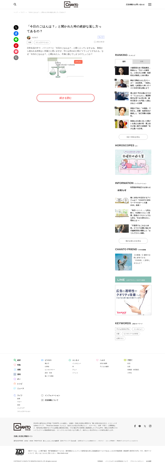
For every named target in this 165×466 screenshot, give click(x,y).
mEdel (31, 440)
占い (19, 379)
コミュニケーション (42, 42)
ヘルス (102, 360)
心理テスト (120, 338)
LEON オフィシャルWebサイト (87, 440)
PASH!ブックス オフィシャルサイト (127, 440)
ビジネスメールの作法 (131, 334)
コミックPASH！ (111, 440)
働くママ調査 (49, 376)
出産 (128, 366)
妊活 (128, 363)
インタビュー (138, 329)
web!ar (26, 440)
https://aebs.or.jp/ (62, 453)
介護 (117, 334)
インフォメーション (52, 395)
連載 (19, 370)
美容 (18, 405)
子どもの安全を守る (122, 329)
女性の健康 (103, 363)
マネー (19, 402)
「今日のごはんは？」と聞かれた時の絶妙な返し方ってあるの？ (46, 12)
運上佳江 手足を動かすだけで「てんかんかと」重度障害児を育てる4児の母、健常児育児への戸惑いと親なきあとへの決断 (140, 98)
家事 (18, 398)
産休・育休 (48, 373)
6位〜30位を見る (133, 137)
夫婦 (29, 42)
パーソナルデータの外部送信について (116, 461)
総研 (19, 360)
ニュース (20, 388)
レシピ (19, 384)
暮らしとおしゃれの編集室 (51, 440)
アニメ (74, 370)
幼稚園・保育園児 (133, 370)
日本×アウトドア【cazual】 (68, 440)
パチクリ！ (101, 440)
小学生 (129, 373)
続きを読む (66, 98)
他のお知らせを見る (133, 241)
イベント (75, 373)
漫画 (19, 374)
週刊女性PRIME (18, 440)
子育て (130, 360)
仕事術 (47, 366)
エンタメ (75, 360)
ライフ (23, 12)
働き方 (47, 363)
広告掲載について (51, 400)
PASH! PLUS (38, 440)
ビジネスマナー (50, 370)
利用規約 (100, 461)
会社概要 (148, 461)
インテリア (21, 408)
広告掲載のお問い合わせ (135, 4)
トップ (16, 12)
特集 (19, 365)
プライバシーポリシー (137, 461)
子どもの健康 (104, 366)
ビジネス (48, 360)
